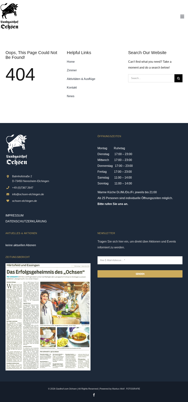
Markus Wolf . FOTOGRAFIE (126, 389)
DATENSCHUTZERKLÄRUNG (26, 221)
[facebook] (94, 395)
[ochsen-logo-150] (9, 4)
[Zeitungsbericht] (48, 264)
